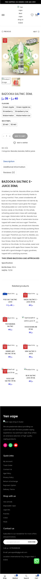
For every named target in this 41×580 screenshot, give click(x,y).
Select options (16, 294)
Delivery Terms (9, 489)
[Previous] (5, 56)
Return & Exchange (10, 481)
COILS (5, 518)
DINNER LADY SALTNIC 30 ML (10, 352)
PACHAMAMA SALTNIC (10, 325)
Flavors (5, 103)
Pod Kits (6, 514)
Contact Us (7, 469)
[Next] (35, 56)
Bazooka (14, 151)
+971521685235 (14, 548)
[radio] (8, 107)
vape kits (6, 510)
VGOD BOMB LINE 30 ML (30, 328)
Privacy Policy (8, 477)
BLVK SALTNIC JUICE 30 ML (31, 376)
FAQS (5, 522)
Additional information (14, 167)
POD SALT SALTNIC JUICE (10, 300)
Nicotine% (6, 121)
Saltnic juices (30, 151)
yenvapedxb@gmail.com (17, 552)
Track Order (7, 465)
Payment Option (9, 485)
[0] (36, 15)
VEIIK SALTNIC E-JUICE (31, 352)
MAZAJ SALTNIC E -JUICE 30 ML (31, 300)
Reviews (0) (9, 172)
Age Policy (7, 473)
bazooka (21, 151)
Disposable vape (9, 506)
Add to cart (20, 136)
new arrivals (7, 502)
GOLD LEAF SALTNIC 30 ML (10, 379)
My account (7, 461)
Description (8, 161)
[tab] (20, 161)
